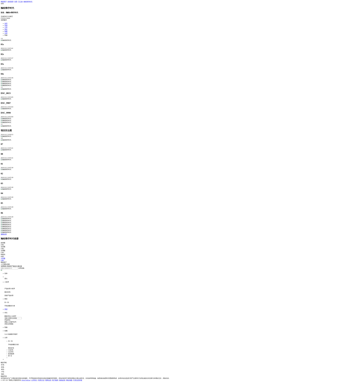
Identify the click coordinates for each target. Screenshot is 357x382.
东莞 (15, 1)
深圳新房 (10, 1)
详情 (5, 25)
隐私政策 (62, 380)
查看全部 (4, 234)
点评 (5, 33)
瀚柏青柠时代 (27, 1)
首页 (5, 23)
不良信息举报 (77, 380)
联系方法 (41, 380)
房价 (5, 29)
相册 (5, 31)
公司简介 (34, 380)
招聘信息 (48, 380)
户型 (5, 27)
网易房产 (4, 1)
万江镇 (20, 1)
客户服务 (55, 380)
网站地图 (69, 380)
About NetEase (25, 380)
